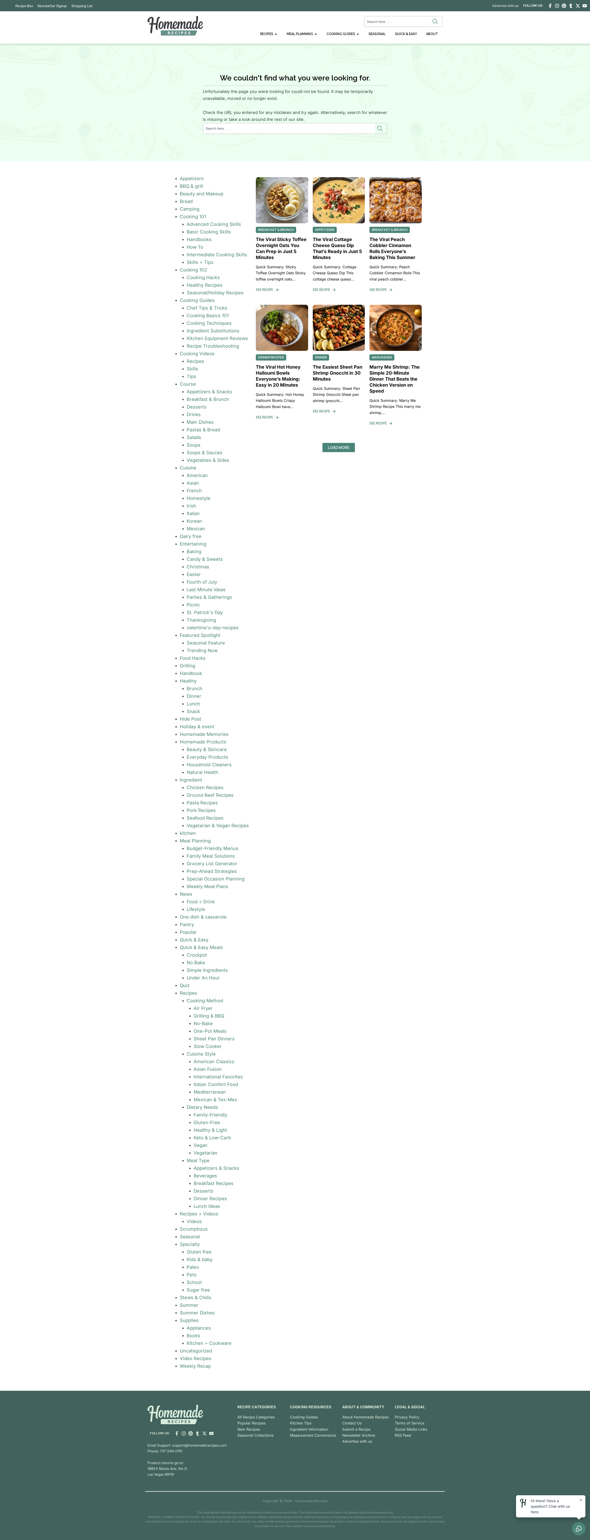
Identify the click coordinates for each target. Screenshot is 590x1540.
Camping (189, 209)
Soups (194, 445)
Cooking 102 (193, 270)
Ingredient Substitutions (213, 331)
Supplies (189, 1320)
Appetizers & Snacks (209, 391)
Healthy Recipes (204, 285)
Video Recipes (195, 1358)
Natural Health (202, 772)
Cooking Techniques (209, 323)
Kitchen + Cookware (209, 1343)
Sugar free (198, 1290)
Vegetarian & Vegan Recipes (218, 825)
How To (195, 247)
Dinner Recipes (210, 1198)
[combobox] (397, 21)
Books (193, 1335)
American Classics (214, 1061)
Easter (194, 574)
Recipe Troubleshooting (213, 346)
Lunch (193, 704)
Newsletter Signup (52, 6)
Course (188, 384)
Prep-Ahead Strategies (212, 871)
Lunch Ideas (207, 1206)
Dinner (194, 696)
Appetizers (192, 178)
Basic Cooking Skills (209, 232)
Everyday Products (207, 757)
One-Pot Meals (210, 1031)
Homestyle (198, 498)
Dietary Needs (202, 1107)
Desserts (196, 407)
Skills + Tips (200, 262)
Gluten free (199, 1252)
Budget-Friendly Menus (212, 848)
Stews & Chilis (195, 1297)
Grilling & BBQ (209, 1016)
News (186, 894)
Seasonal (190, 1236)
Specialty (190, 1244)
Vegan (200, 1145)
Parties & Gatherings (209, 597)
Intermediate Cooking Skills (217, 254)
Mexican (196, 528)
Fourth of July (202, 582)
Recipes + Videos (199, 1214)
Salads (194, 437)
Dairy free (190, 536)
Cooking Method (205, 1000)
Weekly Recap (195, 1366)
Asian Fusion (208, 1069)
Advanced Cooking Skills (214, 224)
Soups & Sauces (204, 452)
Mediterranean (210, 1092)
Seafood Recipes (205, 818)
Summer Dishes (197, 1313)
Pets (192, 1274)
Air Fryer (203, 1008)
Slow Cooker (208, 1046)
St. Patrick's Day (205, 612)
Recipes (195, 361)
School (194, 1282)
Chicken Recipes (205, 787)
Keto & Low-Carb (212, 1137)
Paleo (193, 1267)
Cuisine (188, 468)
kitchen (188, 833)
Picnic (193, 605)
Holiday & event (197, 726)
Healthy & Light (210, 1130)
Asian (193, 483)
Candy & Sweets (205, 559)
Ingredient (191, 780)
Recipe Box (24, 6)
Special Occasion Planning (216, 879)
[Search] (436, 21)
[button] (338, 447)
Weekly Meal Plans (207, 886)
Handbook (191, 673)
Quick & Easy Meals (201, 947)
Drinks (194, 414)
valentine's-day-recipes (213, 627)
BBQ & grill (191, 186)
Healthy (188, 681)
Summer (189, 1305)
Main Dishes (200, 422)
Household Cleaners (209, 764)
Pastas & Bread (203, 430)
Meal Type (198, 1160)
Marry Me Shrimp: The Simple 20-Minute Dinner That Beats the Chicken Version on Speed (394, 379)
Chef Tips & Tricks (207, 308)
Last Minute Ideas (206, 589)
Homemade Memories (204, 734)
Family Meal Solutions (211, 856)
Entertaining (193, 544)
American (197, 475)
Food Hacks (193, 658)
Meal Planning (195, 841)
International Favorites (218, 1077)
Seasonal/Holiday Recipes (215, 292)
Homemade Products (203, 742)
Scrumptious (194, 1229)
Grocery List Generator (212, 863)
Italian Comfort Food (216, 1084)
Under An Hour (203, 978)
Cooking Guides (197, 300)
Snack (193, 711)
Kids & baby (199, 1259)
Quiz (185, 985)
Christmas (198, 567)
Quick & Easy (194, 940)
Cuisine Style (201, 1054)
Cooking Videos (197, 353)
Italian (193, 513)
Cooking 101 (193, 216)
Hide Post (190, 719)
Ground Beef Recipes (210, 795)
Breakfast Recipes (213, 1183)
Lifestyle (196, 909)
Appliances (199, 1328)
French (194, 490)
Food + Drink (201, 901)
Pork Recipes (201, 810)
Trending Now (202, 650)
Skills (192, 369)
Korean (194, 521)
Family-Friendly (210, 1115)
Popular (188, 932)
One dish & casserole (203, 917)
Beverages (205, 1176)
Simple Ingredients (207, 970)
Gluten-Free (207, 1122)
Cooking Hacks (203, 277)
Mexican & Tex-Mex (215, 1099)
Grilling (187, 666)
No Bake (196, 962)
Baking (194, 551)
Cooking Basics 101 (208, 315)
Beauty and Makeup (201, 194)
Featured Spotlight (200, 635)
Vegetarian (205, 1153)
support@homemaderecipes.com (199, 1445)
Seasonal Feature (206, 643)
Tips (191, 376)
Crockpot (197, 955)
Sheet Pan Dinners (214, 1039)
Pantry (187, 924)
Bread (186, 201)
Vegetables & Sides (208, 460)
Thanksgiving (201, 620)
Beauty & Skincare (207, 749)
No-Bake (203, 1023)
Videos (194, 1221)
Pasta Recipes (202, 803)
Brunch (194, 688)
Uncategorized (196, 1351)
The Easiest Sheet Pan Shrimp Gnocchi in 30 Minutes (337, 373)
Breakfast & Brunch (208, 399)
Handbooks (199, 239)
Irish (191, 506)
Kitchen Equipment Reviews (217, 338)
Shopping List (82, 6)
